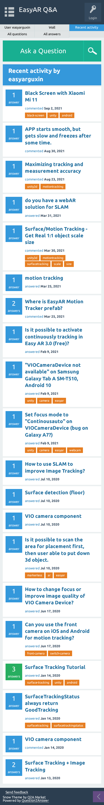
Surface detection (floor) (55, 492)
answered (32, 215)
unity (53, 115)
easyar (59, 400)
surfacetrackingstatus (68, 725)
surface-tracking (38, 682)
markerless (34, 575)
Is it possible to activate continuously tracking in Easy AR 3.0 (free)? (54, 336)
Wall (52, 27)
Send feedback (17, 792)
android (67, 115)
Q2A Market (36, 797)
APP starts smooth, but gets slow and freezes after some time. (58, 135)
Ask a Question (43, 51)
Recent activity (86, 27)
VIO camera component (53, 516)
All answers (52, 34)
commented (34, 108)
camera (44, 400)
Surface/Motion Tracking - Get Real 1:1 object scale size (56, 235)
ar (49, 575)
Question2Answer (35, 800)
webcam (75, 450)
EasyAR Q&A (38, 9)
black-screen (35, 115)
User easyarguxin (17, 27)
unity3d (32, 186)
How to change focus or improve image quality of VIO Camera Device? (55, 595)
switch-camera (60, 653)
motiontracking (53, 186)
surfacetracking (37, 264)
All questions (17, 34)
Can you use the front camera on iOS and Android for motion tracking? (57, 631)
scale (57, 264)
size (69, 264)
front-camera (36, 653)
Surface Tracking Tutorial (55, 667)
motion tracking (44, 278)
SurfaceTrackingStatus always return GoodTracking (52, 703)
